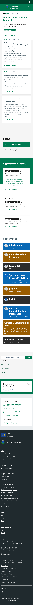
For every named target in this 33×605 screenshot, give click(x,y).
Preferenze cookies (6, 599)
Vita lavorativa (5, 506)
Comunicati (4, 518)
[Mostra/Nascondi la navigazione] (2, 7)
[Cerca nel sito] (28, 7)
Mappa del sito (12, 601)
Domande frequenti (6, 571)
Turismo (3, 503)
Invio (28, 358)
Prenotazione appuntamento (9, 569)
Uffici (2, 451)
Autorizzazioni (5, 479)
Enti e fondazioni (5, 454)
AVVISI (7, 13)
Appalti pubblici (5, 476)
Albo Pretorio (4, 579)
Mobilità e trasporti (6, 495)
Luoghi (3, 530)
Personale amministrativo (8, 456)
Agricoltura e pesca (6, 468)
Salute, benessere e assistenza (9, 498)
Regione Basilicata (6, 2)
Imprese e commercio (7, 493)
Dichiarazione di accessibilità (9, 577)
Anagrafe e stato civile (7, 474)
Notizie (3, 515)
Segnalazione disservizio (8, 574)
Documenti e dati (6, 459)
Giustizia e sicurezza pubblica (9, 490)
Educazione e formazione (8, 487)
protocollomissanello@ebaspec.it (13, 560)
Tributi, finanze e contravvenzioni (10, 501)
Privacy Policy (5, 566)
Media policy (16, 599)
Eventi (3, 533)
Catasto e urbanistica (7, 482)
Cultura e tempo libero (7, 484)
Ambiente (4, 471)
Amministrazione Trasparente (9, 582)
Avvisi (2, 521)
